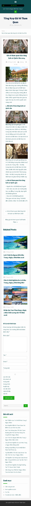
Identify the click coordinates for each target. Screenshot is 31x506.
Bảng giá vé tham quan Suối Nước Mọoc (15, 221)
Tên (4, 355)
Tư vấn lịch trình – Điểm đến (13, 495)
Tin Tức (15, 64)
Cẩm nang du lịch (10, 486)
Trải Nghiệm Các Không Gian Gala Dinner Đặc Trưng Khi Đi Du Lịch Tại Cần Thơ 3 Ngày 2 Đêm (16, 460)
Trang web (6, 368)
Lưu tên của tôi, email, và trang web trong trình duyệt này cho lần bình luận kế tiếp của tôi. (7, 385)
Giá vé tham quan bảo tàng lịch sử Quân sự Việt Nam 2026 (16, 212)
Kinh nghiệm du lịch (10, 489)
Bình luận (6, 335)
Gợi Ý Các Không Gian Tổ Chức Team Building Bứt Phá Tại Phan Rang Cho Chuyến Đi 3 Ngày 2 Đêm (15, 433)
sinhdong (21, 62)
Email (5, 361)
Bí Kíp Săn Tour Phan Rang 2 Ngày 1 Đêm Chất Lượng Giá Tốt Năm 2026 (15, 312)
